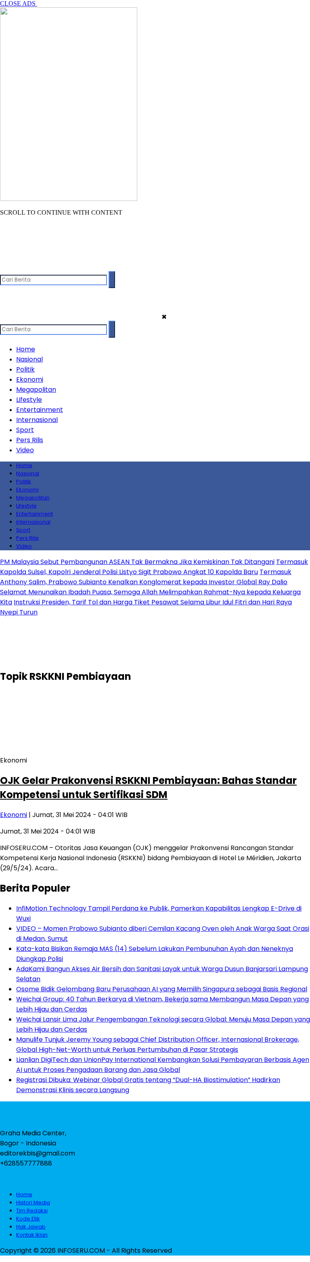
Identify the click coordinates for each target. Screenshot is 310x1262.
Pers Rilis (29, 440)
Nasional (29, 359)
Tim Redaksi (32, 1210)
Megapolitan (36, 389)
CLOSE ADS (18, 3)
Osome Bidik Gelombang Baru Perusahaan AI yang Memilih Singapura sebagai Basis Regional (161, 989)
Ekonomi (29, 379)
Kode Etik (28, 1218)
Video (25, 450)
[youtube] (54, 267)
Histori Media (33, 1202)
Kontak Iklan (32, 1235)
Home (25, 349)
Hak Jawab (31, 1227)
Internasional (37, 419)
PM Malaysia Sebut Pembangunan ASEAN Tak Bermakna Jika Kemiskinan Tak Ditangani (137, 561)
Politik (25, 369)
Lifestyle (29, 399)
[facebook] (7, 267)
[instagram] (38, 267)
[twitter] (23, 267)
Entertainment (39, 409)
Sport (25, 430)
